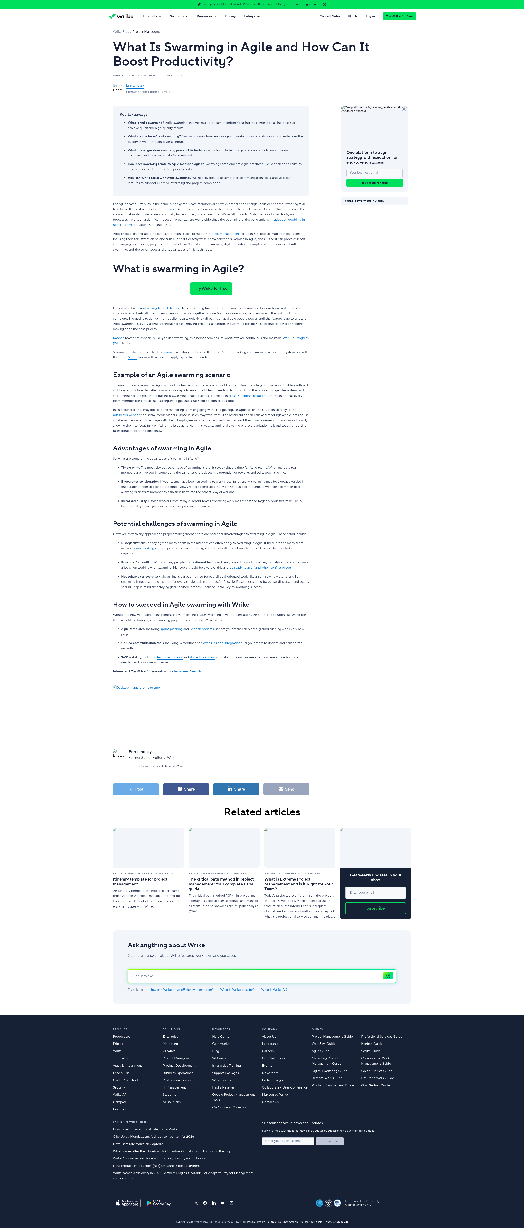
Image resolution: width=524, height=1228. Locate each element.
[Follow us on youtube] (223, 1203)
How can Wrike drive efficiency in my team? (182, 990)
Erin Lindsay (135, 85)
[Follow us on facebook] (205, 1203)
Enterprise (252, 16)
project (170, 209)
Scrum (167, 352)
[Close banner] (325, 4)
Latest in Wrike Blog (130, 1122)
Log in (370, 16)
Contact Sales (330, 16)
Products (150, 16)
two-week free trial (188, 671)
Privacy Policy (256, 1222)
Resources (204, 16)
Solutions (177, 16)
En (355, 16)
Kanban (118, 338)
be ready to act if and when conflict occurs (260, 568)
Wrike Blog (121, 32)
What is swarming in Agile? (365, 201)
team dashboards (170, 657)
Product (120, 1029)
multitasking (145, 548)
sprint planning (171, 629)
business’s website (126, 415)
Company (270, 1029)
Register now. (311, 4)
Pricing (230, 16)
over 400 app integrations (222, 643)
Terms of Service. (277, 1222)
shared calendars (202, 657)
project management (223, 234)
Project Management (148, 32)
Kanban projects (202, 629)
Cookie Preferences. (302, 1222)
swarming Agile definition (161, 308)
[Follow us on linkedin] (214, 1203)
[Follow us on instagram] (231, 1203)
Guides (317, 1029)
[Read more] (148, 873)
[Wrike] (120, 16)
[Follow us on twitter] (196, 1203)
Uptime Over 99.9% (358, 1205)
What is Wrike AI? (274, 990)
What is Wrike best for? (237, 990)
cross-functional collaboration (250, 396)
